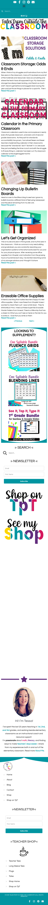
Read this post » (8, 91)
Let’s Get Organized (18, 238)
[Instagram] (24, 2)
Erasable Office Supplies (22, 296)
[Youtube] (15, 2)
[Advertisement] (24, 571)
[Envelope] (33, 2)
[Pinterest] (28, 2)
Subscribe (24, 481)
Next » (31, 321)
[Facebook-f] (19, 2)
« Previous (18, 321)
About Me (39, 751)
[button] (24, 6)
